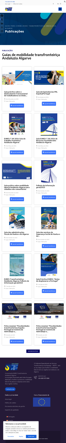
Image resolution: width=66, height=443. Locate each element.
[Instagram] (2, 31)
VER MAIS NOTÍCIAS (33, 351)
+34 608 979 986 (10, 2)
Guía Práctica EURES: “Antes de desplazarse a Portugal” (48, 280)
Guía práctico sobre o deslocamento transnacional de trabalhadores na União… (16, 93)
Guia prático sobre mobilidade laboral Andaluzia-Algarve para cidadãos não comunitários (17, 187)
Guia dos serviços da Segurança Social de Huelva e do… (48, 234)
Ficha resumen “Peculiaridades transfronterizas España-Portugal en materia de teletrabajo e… (16, 328)
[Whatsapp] (2, 27)
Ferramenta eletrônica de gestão (15, 406)
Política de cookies (17, 4)
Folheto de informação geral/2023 (45, 186)
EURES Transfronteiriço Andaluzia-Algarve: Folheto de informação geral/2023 (16, 281)
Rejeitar (21, 436)
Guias (7, 101)
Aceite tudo (31, 436)
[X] (2, 19)
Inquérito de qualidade (12, 410)
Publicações (12, 101)
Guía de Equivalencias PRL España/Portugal (47, 93)
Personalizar (11, 436)
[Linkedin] (2, 23)
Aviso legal (7, 4)
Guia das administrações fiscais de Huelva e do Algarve (16, 233)
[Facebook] (2, 16)
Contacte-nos (10, 389)
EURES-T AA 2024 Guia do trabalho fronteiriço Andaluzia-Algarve (14, 140)
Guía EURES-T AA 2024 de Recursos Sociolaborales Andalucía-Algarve (46, 140)
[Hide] (0, 35)
